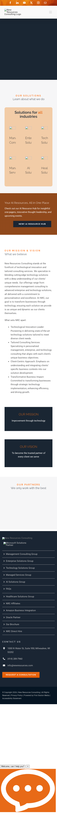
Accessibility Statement (11, 698)
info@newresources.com (20, 665)
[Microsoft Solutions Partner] (18, 543)
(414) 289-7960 (14, 659)
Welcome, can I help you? (12, 766)
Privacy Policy (16, 695)
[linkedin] (17, 3)
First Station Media (41, 695)
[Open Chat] (28, 790)
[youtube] (24, 3)
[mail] (45, 3)
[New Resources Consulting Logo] (13, 10)
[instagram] (38, 3)
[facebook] (10, 3)
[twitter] (31, 3)
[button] (32, 224)
